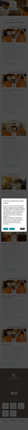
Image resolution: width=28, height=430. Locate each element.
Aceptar (5, 228)
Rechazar (12, 228)
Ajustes (22, 228)
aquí (11, 220)
